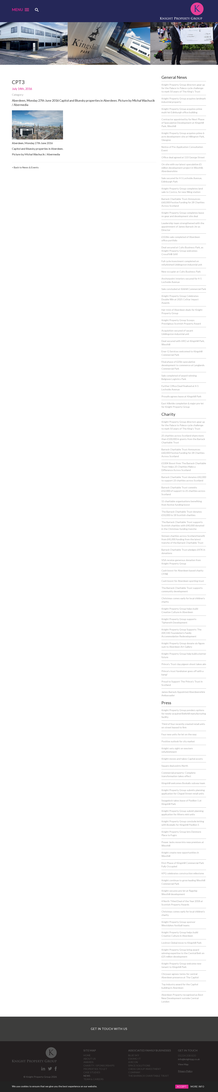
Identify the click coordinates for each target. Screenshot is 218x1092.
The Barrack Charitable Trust (148, 1075)
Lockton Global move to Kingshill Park (181, 942)
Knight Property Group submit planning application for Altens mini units (182, 812)
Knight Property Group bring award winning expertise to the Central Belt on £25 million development (182, 953)
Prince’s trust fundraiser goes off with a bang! (182, 673)
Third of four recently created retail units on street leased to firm (183, 725)
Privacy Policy (185, 1071)
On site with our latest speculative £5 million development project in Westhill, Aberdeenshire (182, 168)
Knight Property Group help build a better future (183, 655)
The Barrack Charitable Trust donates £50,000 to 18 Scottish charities (181, 513)
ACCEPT (182, 1086)
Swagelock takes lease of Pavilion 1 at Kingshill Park (181, 802)
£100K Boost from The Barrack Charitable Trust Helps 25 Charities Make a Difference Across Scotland (183, 466)
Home (87, 1055)
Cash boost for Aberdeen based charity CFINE (182, 572)
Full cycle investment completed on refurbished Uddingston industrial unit (181, 263)
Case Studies (91, 1072)
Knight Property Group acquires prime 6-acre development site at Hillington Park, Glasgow (183, 136)
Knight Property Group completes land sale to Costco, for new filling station (182, 190)
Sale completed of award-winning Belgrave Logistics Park (179, 377)
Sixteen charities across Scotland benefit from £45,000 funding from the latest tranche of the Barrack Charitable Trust (183, 539)
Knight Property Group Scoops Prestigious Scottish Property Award (181, 322)
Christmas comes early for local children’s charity (183, 600)
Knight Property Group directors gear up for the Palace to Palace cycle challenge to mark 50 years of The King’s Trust (183, 88)
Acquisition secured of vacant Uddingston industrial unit (177, 332)
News (86, 1075)
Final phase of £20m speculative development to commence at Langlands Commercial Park (183, 365)
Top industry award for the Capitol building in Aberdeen (179, 986)
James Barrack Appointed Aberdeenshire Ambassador (183, 693)
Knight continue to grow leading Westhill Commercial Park (183, 882)
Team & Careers (93, 1079)
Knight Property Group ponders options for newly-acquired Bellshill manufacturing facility (183, 713)
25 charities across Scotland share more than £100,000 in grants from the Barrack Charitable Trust (183, 439)
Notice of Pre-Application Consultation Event (182, 148)
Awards (88, 1062)
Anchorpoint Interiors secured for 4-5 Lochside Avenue (181, 280)
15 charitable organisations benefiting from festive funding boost (181, 503)
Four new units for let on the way (179, 734)
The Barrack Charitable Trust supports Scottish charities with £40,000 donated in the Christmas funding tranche (182, 525)
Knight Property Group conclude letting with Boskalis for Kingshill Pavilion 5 (182, 823)
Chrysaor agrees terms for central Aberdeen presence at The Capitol (180, 975)
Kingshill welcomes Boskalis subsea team (183, 783)
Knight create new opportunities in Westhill (180, 854)
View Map (183, 1064)
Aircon (133, 1062)
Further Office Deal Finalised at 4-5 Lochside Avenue (180, 388)
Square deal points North (174, 765)
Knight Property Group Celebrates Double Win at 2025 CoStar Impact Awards (180, 299)
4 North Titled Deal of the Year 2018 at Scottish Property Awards (182, 903)
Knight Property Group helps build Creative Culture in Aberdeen (179, 610)
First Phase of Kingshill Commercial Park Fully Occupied (182, 864)
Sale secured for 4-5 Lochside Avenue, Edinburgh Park (181, 180)
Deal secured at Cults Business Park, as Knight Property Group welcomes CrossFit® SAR (182, 251)
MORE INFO (197, 1086)
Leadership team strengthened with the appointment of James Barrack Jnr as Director (182, 226)
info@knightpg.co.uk (189, 1059)
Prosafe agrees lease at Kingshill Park (181, 396)
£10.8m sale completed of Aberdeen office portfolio (180, 238)
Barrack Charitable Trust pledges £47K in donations (183, 551)
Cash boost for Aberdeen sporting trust (182, 580)
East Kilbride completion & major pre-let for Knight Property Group (182, 405)
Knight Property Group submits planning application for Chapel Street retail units (183, 792)
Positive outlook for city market (178, 741)
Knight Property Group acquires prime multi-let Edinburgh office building (181, 110)
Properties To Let (95, 1068)
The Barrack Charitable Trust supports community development (182, 589)
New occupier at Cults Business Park (181, 271)
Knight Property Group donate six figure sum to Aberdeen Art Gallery (183, 645)
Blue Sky (133, 1055)
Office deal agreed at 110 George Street (183, 157)
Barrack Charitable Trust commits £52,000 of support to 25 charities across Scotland (183, 491)
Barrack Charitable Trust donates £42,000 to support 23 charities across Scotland (183, 479)
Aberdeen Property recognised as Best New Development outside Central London (182, 998)
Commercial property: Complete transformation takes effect (178, 774)
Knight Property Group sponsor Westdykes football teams (178, 923)
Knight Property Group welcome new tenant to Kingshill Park (181, 965)
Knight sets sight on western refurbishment (177, 750)
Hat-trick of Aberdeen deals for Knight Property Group (182, 311)
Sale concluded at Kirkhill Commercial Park (183, 288)
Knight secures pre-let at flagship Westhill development (179, 892)
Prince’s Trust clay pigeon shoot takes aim (183, 664)
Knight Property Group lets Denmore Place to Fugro (181, 833)
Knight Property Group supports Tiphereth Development (178, 621)
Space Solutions (139, 1065)
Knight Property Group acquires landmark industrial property (183, 100)
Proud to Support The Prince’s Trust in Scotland (182, 683)
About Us (89, 1058)
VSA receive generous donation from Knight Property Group (181, 562)
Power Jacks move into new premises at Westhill (182, 844)
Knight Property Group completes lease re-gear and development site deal (182, 214)
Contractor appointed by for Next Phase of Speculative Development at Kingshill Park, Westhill (182, 123)
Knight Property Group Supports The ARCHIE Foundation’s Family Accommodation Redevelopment (181, 633)
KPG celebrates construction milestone (182, 873)
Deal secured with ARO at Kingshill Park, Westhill (183, 343)
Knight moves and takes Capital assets (182, 758)
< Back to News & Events (25, 167)
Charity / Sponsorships (98, 1065)
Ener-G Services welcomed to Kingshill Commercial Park (182, 353)
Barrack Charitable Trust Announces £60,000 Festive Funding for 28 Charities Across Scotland (183, 202)
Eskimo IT (134, 1058)
